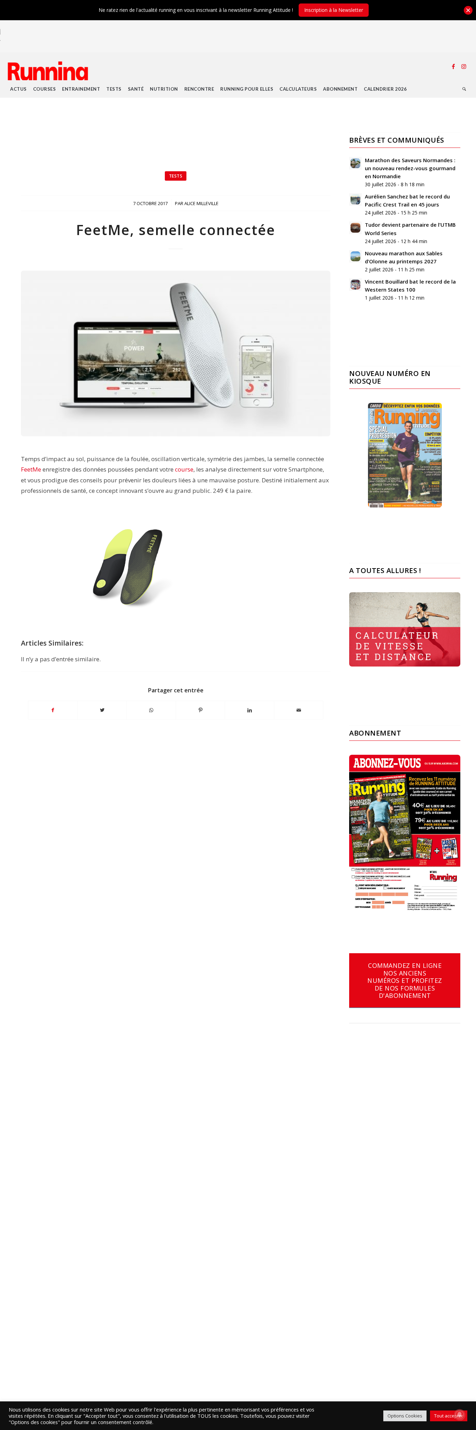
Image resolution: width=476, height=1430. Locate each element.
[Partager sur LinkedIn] (249, 710)
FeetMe (31, 469)
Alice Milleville (201, 203)
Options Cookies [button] (404, 1416)
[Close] (468, 10)
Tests (176, 176)
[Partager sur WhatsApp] (151, 710)
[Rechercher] (464, 89)
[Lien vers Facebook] (453, 66)
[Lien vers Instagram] (464, 66)
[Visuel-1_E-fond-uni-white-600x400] (175, 353)
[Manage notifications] (459, 1414)
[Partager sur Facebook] (52, 710)
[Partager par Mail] (298, 710)
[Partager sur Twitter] (102, 710)
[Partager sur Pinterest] (200, 710)
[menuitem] (18, 89)
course (184, 469)
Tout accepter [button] (448, 1416)
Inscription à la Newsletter (333, 10)
